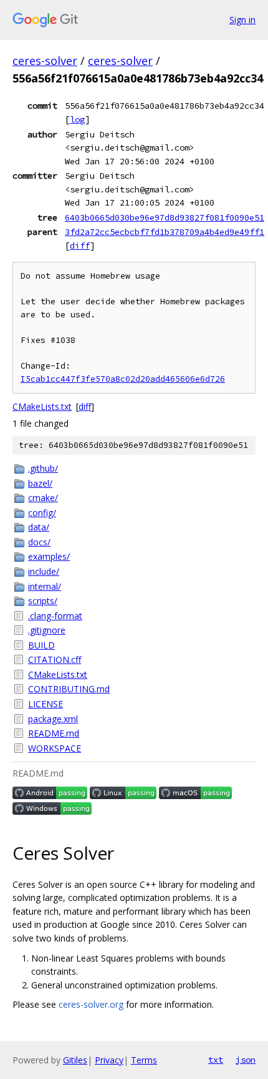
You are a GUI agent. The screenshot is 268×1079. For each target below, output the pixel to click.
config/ (42, 513)
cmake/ (43, 498)
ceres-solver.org (91, 1004)
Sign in (242, 20)
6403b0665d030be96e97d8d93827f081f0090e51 (164, 217)
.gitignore (46, 630)
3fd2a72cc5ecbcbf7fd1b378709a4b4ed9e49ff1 (164, 231)
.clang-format (55, 616)
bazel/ (40, 483)
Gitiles (75, 1060)
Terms (144, 1060)
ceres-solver (44, 60)
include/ (43, 571)
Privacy (109, 1060)
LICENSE (45, 704)
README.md (53, 733)
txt (215, 1059)
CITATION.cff (54, 659)
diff (80, 245)
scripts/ (42, 601)
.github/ (43, 468)
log (77, 119)
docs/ (39, 542)
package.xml (53, 719)
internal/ (44, 586)
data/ (38, 527)
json (246, 1059)
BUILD (41, 645)
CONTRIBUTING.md (69, 689)
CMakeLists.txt (42, 406)
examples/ (49, 556)
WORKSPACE (54, 748)
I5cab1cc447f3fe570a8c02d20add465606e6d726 (123, 379)
